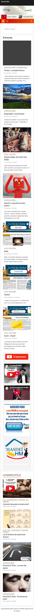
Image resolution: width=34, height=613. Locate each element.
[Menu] (7, 21)
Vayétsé (7, 294)
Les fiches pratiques (16, 530)
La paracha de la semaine (10, 67)
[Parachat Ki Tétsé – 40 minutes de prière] (17, 582)
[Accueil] (3, 21)
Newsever (28, 609)
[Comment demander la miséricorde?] (17, 488)
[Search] (31, 21)
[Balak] (17, 233)
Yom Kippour (6, 501)
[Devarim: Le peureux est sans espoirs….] (17, 185)
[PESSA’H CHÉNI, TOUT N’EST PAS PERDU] (17, 139)
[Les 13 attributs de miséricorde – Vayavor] (17, 519)
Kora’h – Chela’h (10, 336)
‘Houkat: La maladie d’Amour (14, 70)
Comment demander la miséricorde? (16, 504)
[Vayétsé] (17, 277)
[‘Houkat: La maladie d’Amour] (17, 53)
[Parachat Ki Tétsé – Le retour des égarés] (17, 551)
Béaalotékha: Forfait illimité (14, 114)
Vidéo (27, 499)
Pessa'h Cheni (12, 154)
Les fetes (6, 154)
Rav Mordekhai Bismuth (21, 67)
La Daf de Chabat (12, 248)
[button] (7, 21)
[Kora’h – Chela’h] (17, 318)
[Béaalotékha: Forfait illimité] (17, 96)
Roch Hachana (21, 499)
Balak (6, 251)
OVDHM (15, 73)
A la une (6, 248)
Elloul (4, 499)
